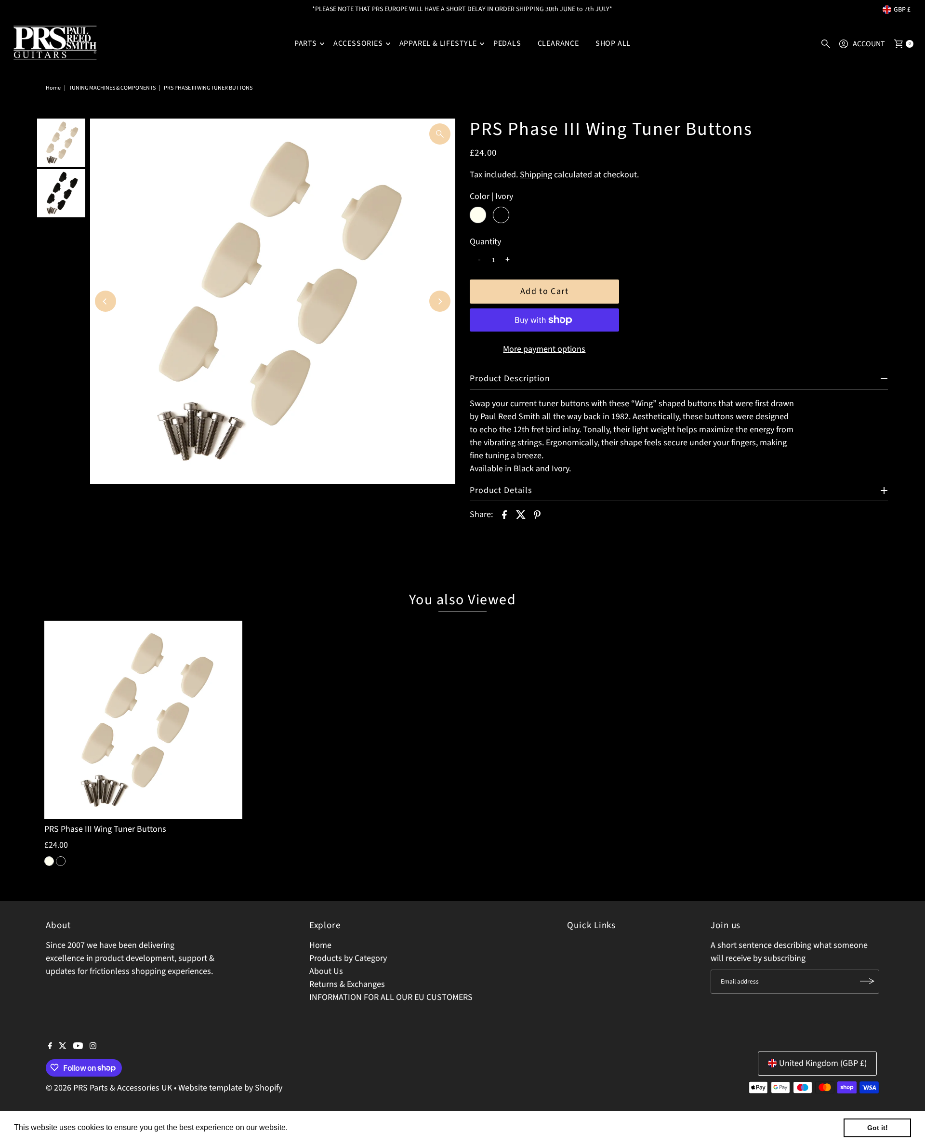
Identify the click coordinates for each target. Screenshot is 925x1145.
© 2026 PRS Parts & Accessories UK (109, 1087)
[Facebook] (50, 1046)
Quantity (485, 242)
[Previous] (105, 301)
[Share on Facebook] (504, 514)
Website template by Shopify (230, 1087)
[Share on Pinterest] (537, 514)
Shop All (613, 43)
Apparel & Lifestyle (438, 43)
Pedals (507, 43)
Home (53, 88)
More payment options (544, 349)
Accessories (358, 43)
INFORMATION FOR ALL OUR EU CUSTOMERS (391, 997)
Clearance (558, 43)
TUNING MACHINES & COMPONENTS (112, 88)
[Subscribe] (867, 981)
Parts (305, 43)
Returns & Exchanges (347, 984)
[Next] (439, 301)
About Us (326, 971)
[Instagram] (93, 1046)
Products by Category (348, 958)
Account (869, 44)
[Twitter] (62, 1046)
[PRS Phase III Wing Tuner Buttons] (143, 720)
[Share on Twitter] (521, 514)
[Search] (826, 44)
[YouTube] (78, 1046)
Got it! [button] (877, 1128)
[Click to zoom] (439, 134)
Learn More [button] (310, 1127)
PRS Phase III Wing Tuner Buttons (105, 829)
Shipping (536, 175)
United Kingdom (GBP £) (823, 1063)
